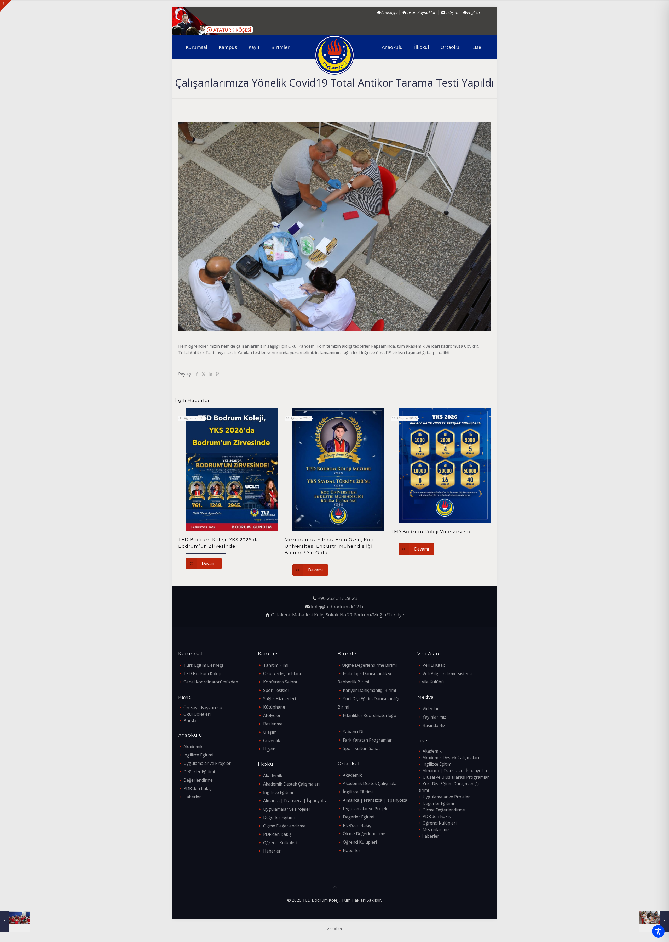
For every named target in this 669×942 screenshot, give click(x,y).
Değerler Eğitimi (199, 772)
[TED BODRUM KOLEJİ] (334, 55)
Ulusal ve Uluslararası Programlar (456, 777)
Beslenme (272, 724)
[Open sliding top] (6, 6)
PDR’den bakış (197, 788)
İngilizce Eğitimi (198, 755)
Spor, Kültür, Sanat (361, 748)
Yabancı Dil (353, 731)
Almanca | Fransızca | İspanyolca (295, 801)
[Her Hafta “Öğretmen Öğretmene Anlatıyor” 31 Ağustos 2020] (654, 921)
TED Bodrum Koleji (202, 673)
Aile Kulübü (433, 682)
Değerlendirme (198, 780)
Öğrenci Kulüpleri (280, 842)
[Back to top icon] (334, 887)
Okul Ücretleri (197, 714)
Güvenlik (271, 740)
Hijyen (269, 749)
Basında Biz (434, 725)
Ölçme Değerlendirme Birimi (369, 665)
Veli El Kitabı (434, 665)
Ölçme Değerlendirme (284, 826)
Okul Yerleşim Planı (282, 673)
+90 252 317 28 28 (337, 598)
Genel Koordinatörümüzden (210, 682)
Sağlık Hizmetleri (279, 699)
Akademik (193, 746)
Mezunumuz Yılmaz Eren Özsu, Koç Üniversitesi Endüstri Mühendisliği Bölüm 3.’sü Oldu (329, 546)
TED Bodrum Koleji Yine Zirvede (431, 531)
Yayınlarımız (434, 717)
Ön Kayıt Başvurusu (202, 707)
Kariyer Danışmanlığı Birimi (369, 690)
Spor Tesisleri (276, 690)
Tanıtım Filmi (275, 665)
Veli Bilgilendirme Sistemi (447, 673)
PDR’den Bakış (277, 834)
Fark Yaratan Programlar (367, 740)
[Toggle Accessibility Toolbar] (658, 931)
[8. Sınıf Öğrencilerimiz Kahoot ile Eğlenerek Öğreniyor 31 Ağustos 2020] (15, 921)
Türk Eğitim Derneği (203, 665)
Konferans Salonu (280, 682)
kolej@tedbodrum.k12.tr (337, 606)
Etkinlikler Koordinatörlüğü (369, 715)
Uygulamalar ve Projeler (207, 763)
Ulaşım (269, 732)
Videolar (431, 708)
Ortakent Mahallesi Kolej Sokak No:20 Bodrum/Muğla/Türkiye (337, 615)
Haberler (192, 797)
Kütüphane (274, 707)
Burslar (190, 721)
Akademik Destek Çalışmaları (291, 784)
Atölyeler (272, 715)
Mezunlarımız (436, 829)
